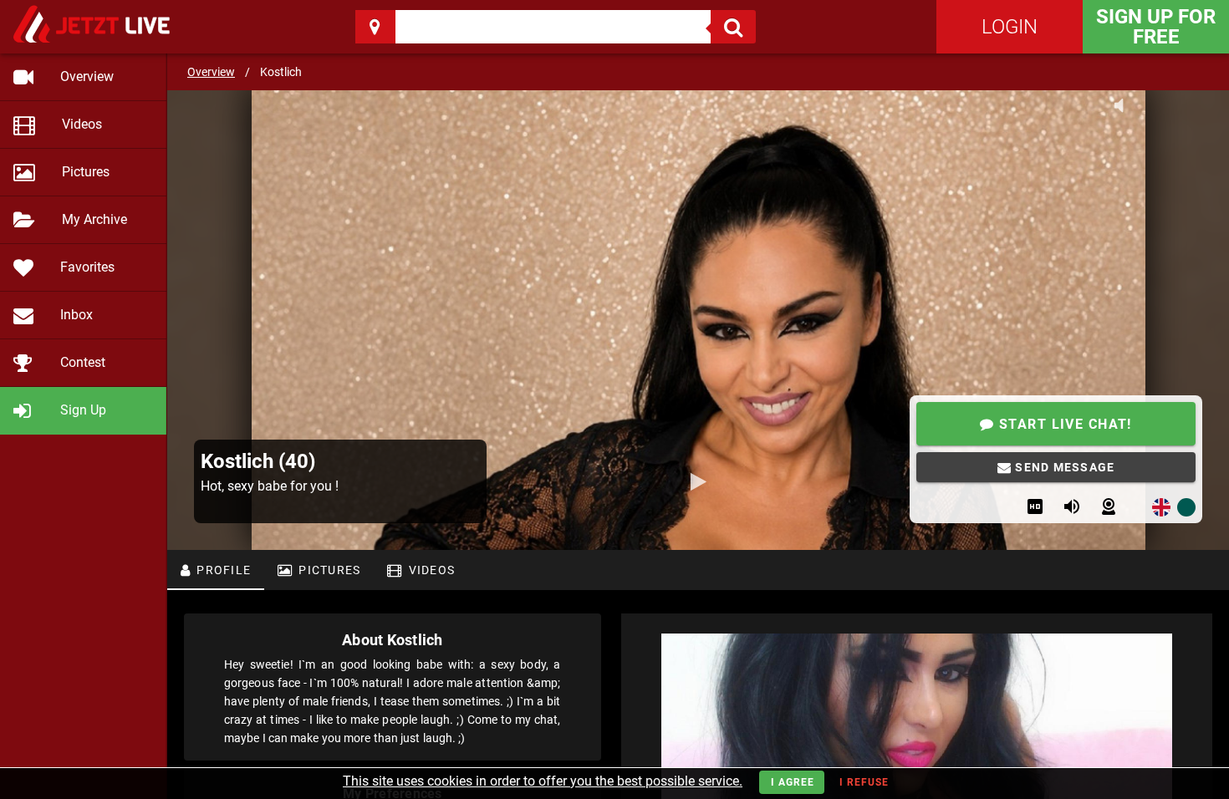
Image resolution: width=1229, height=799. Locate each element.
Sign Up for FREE (1156, 26)
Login (1010, 26)
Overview (211, 72)
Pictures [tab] (327, 570)
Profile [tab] (222, 570)
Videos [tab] (430, 570)
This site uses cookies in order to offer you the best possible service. (542, 781)
